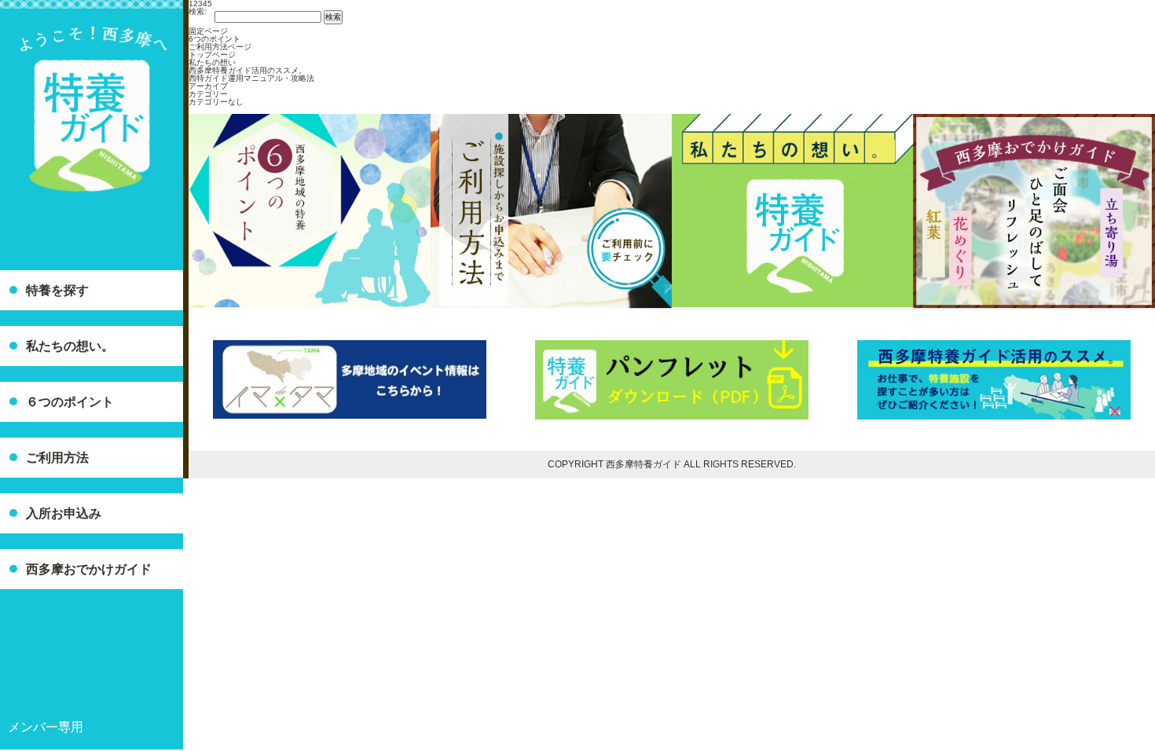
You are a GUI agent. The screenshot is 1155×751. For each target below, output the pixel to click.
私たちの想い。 (70, 346)
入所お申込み (63, 513)
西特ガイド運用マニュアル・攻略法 (251, 78)
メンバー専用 (45, 727)
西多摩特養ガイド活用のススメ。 (247, 70)
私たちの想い (212, 62)
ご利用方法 (57, 457)
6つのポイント (214, 39)
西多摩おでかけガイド (89, 569)
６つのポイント (70, 401)
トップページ (212, 54)
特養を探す (57, 290)
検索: (198, 12)
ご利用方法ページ (220, 46)
